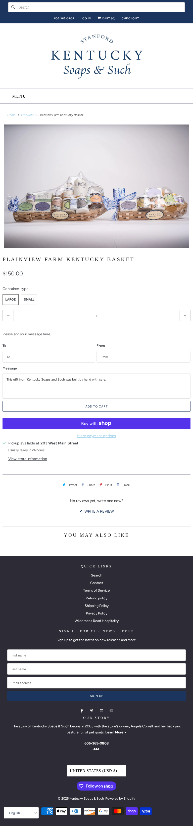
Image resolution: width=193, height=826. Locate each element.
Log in (85, 18)
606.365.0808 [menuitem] (64, 18)
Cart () (108, 18)
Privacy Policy (96, 613)
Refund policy (96, 598)
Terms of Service (96, 590)
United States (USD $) (94, 771)
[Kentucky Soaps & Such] (96, 57)
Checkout (130, 18)
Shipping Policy (97, 606)
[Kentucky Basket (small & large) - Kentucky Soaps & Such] (96, 186)
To (4, 346)
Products (27, 115)
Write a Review (100, 513)
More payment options (96, 436)
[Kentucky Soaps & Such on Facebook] (82, 711)
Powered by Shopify (120, 798)
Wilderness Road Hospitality (97, 621)
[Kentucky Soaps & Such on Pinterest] (91, 711)
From (100, 346)
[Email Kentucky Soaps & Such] (111, 711)
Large (10, 299)
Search (96, 575)
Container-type (15, 288)
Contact (96, 583)
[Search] (13, 7)
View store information (27, 459)
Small (29, 299)
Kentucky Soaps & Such (86, 798)
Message (10, 368)
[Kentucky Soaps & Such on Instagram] (101, 711)
